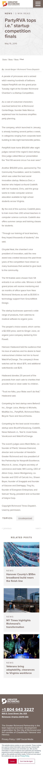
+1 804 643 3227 (18, 709)
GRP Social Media (24, 739)
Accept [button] (12, 761)
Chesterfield (21, 732)
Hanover (33, 732)
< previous (6, 528)
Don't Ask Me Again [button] (26, 761)
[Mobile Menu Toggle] (38, 4)
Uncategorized (25, 518)
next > (38, 528)
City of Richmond (29, 730)
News (10, 59)
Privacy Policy (24, 756)
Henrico (5, 734)
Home (4, 59)
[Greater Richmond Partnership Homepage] (11, 4)
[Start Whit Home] (21, 702)
